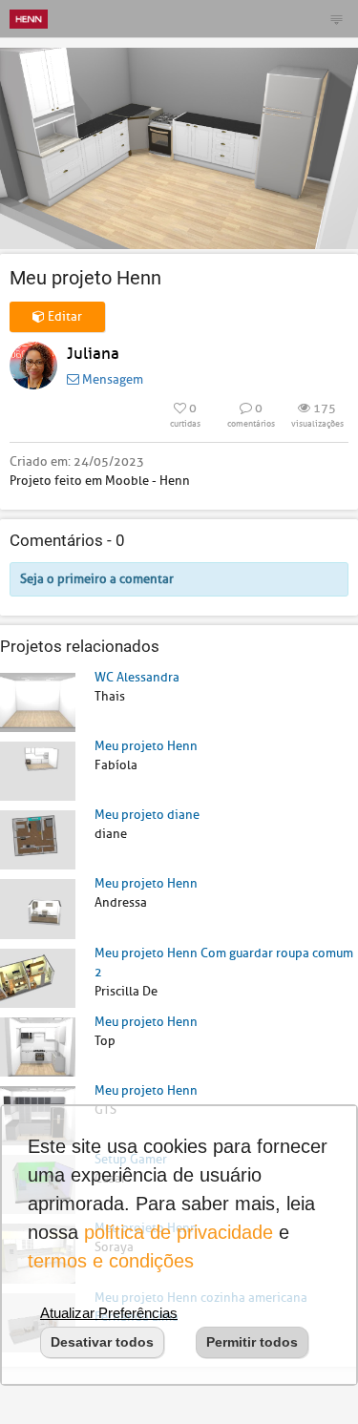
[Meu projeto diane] (37, 839)
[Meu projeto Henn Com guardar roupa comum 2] (37, 977)
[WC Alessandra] (37, 701)
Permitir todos (252, 1342)
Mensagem (111, 379)
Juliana (93, 354)
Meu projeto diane (147, 814)
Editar (63, 316)
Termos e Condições (111, 1260)
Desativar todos (102, 1342)
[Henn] (28, 18)
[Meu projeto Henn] (37, 771)
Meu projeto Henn (146, 746)
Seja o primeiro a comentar (97, 579)
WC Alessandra (137, 677)
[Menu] (336, 19)
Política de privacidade (178, 1232)
